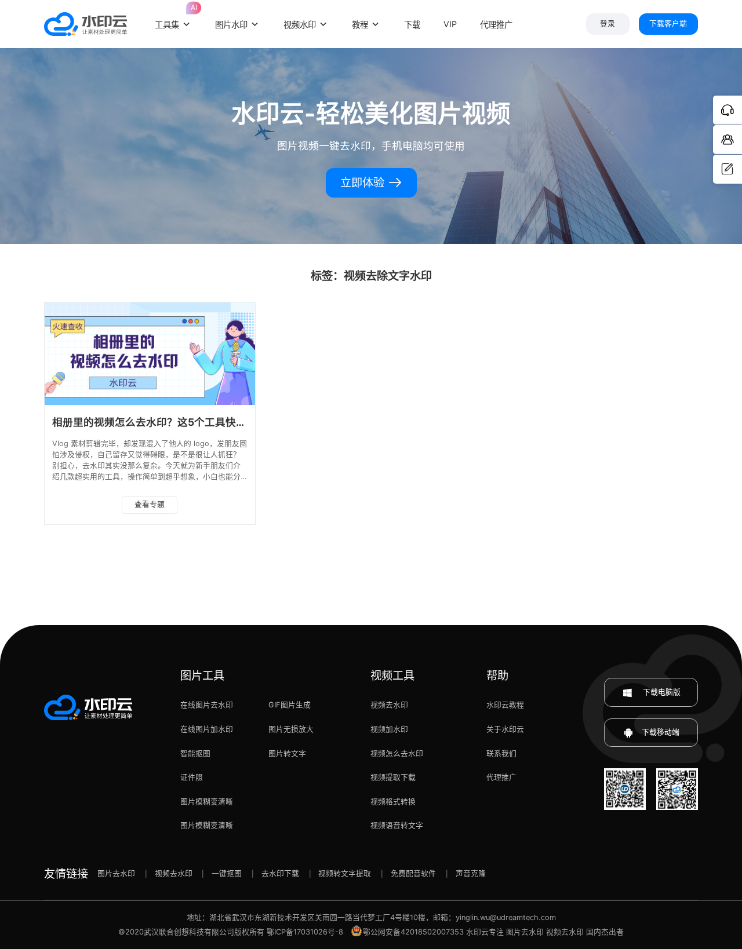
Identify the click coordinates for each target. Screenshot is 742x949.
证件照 (191, 777)
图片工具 (202, 675)
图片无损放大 (291, 729)
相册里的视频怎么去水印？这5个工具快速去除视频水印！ (185, 422)
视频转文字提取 (344, 873)
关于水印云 (505, 729)
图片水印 (231, 25)
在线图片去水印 (206, 704)
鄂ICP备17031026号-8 (305, 932)
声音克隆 (471, 873)
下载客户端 (668, 23)
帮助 (497, 675)
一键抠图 (227, 873)
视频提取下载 (393, 777)
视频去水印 (389, 704)
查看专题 (149, 504)
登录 (607, 23)
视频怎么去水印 (396, 753)
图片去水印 (116, 873)
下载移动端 (660, 732)
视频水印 (299, 25)
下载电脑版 (661, 692)
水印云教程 (505, 704)
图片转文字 (287, 753)
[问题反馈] (727, 169)
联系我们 (501, 753)
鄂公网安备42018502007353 (413, 932)
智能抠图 (195, 753)
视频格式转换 (393, 801)
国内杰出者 (605, 932)
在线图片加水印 (206, 729)
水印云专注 (485, 932)
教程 (360, 25)
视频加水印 (389, 729)
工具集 (173, 18)
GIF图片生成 (289, 704)
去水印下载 (280, 873)
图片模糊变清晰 (206, 801)
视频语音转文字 (396, 825)
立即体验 (363, 183)
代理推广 (501, 777)
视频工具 (392, 675)
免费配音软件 (413, 873)
